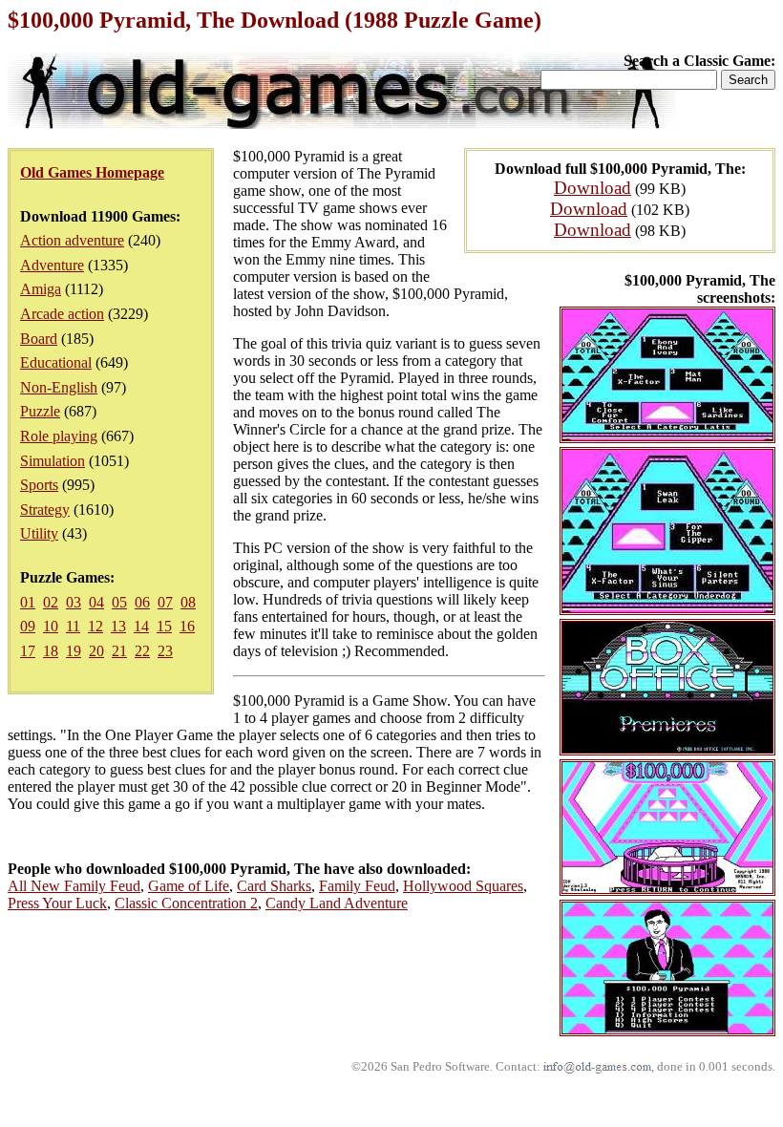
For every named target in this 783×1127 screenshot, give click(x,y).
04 (96, 602)
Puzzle (40, 411)
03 (73, 602)
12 (95, 626)
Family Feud (357, 886)
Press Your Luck (57, 903)
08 (188, 602)
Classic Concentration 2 (186, 903)
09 (27, 626)
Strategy (45, 509)
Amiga (40, 289)
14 (141, 626)
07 (165, 602)
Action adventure (72, 240)
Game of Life (188, 886)
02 (50, 602)
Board (38, 338)
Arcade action (62, 314)
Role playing (58, 436)
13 (118, 626)
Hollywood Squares (463, 886)
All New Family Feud (74, 886)
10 (50, 626)
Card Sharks (274, 886)
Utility (39, 533)
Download (592, 188)
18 (50, 651)
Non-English (58, 387)
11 (73, 626)
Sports (39, 485)
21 (119, 651)
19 (73, 651)
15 (164, 626)
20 (96, 651)
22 (142, 651)
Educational (56, 362)
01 (27, 602)
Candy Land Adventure (336, 903)
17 (27, 651)
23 (165, 651)
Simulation (52, 461)
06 (142, 602)
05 (119, 602)
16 (187, 626)
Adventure (52, 265)
